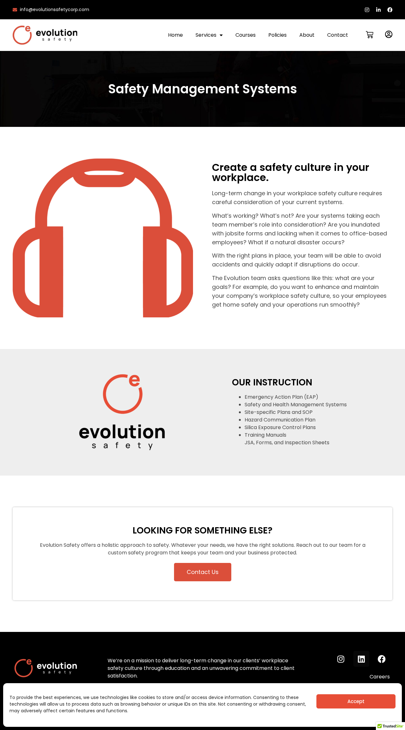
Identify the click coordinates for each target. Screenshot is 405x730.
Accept (355, 701)
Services (206, 35)
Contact (337, 35)
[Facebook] (389, 9)
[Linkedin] (361, 659)
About (307, 35)
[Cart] (369, 35)
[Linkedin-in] (378, 9)
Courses (245, 35)
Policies (277, 35)
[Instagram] (367, 9)
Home (175, 35)
